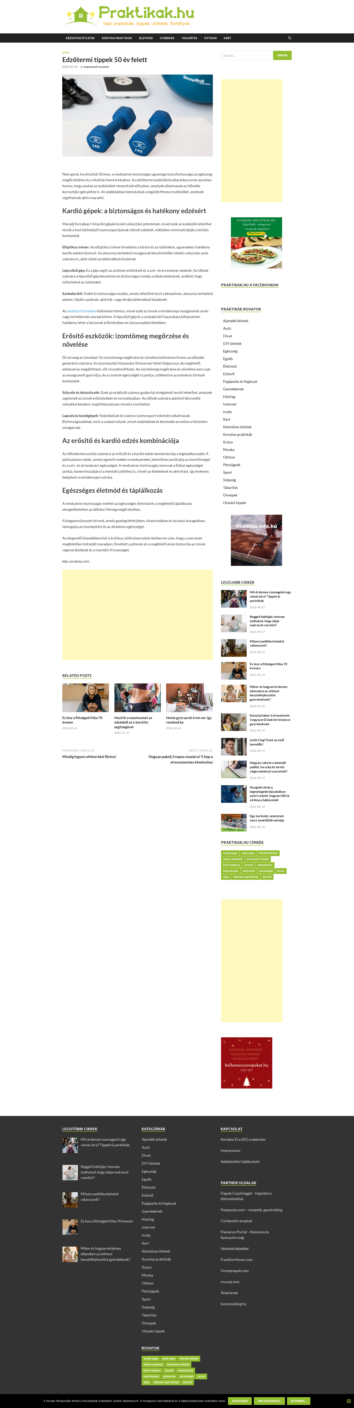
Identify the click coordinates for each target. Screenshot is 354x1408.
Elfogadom (240, 1400)
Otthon (210, 38)
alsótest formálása (81, 311)
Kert (227, 38)
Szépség (229, 480)
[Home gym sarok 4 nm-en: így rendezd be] (189, 699)
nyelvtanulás (230, 870)
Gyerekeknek (233, 389)
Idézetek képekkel (235, 1248)
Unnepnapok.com (235, 1270)
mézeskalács (264, 865)
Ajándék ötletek (235, 320)
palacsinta (249, 870)
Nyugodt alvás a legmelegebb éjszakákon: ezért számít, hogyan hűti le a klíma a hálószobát (270, 793)
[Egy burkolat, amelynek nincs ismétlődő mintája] (234, 816)
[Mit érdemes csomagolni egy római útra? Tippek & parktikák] (234, 592)
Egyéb (228, 358)
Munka (228, 449)
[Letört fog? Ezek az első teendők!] (234, 740)
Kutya (228, 442)
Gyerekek (167, 38)
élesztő (267, 876)
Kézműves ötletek (80, 38)
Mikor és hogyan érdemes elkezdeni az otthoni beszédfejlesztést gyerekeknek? (268, 693)
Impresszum (230, 1150)
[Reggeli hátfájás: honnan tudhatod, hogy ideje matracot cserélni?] (234, 617)
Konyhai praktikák (117, 38)
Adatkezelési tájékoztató (240, 1161)
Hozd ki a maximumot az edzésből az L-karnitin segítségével (133, 722)
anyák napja (230, 853)
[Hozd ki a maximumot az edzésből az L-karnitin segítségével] (137, 699)
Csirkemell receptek (236, 1221)
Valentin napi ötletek (245, 876)
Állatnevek (229, 1292)
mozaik (248, 865)
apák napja (248, 853)
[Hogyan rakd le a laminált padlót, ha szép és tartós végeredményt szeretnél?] (234, 763)
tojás (226, 876)
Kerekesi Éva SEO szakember (243, 1139)
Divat (227, 336)
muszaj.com (230, 1281)
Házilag (229, 396)
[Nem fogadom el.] (349, 1401)
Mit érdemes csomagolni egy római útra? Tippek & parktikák (270, 596)
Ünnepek (230, 495)
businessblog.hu (233, 1304)
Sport (66, 52)
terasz (281, 870)
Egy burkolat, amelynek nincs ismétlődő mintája (267, 818)
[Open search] (290, 38)
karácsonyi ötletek (258, 859)
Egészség (230, 351)
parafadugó (266, 870)
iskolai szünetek (232, 859)
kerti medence (231, 865)
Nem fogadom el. (269, 1400)
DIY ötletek (232, 343)
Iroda (227, 411)
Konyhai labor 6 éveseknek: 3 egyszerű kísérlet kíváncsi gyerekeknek (270, 719)
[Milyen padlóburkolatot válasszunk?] (234, 642)
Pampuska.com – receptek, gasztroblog (251, 1210)
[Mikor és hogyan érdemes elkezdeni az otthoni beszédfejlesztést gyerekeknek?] (234, 687)
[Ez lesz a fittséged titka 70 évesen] (85, 699)
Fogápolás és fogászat (240, 381)
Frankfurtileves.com (237, 1259)
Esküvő (229, 374)
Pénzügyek (231, 464)
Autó (227, 328)
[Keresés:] (256, 55)
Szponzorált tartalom (96, 66)
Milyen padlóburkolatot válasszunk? (267, 643)
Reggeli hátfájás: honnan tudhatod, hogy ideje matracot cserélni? (267, 621)
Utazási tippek (234, 502)
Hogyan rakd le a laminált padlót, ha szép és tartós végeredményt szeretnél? (268, 767)
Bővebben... (298, 1400)
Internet (229, 404)
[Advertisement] (137, 615)
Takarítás (189, 38)
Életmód (146, 38)
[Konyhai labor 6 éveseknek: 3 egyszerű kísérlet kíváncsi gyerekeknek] (234, 716)
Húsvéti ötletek (268, 853)
